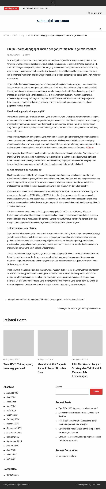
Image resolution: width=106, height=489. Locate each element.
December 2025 (13, 428)
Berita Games (12, 475)
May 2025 (11, 459)
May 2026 (11, 406)
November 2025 (13, 432)
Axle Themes (97, 485)
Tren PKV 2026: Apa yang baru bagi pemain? (78, 408)
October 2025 (12, 437)
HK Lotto (90, 147)
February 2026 (13, 419)
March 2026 (11, 415)
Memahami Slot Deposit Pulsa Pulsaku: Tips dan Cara (52, 368)
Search (59, 387)
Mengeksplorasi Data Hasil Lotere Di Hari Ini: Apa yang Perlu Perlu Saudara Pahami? (46, 299)
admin (27, 55)
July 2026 (10, 397)
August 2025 (12, 445)
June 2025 (11, 454)
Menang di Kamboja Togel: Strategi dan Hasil (78, 308)
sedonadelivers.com (53, 20)
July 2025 (10, 450)
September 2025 (14, 441)
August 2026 (12, 393)
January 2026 (12, 424)
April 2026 (11, 410)
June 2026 (11, 402)
